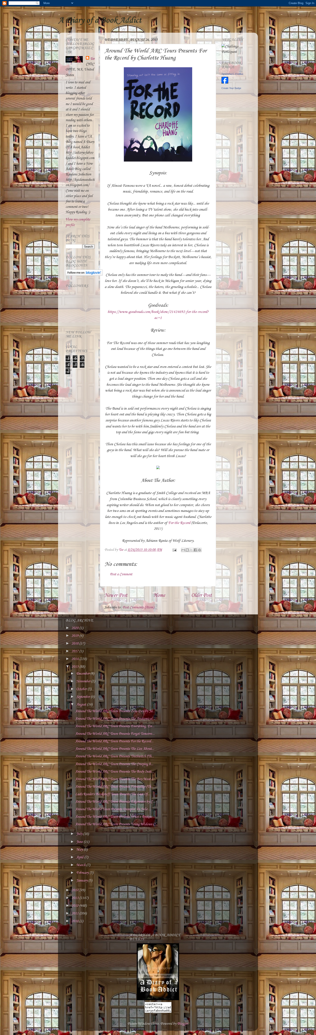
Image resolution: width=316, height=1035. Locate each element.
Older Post (201, 596)
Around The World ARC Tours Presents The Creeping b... (114, 764)
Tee (92, 59)
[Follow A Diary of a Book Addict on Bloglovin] (84, 275)
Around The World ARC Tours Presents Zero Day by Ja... (115, 711)
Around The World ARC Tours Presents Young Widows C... (116, 824)
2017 (75, 651)
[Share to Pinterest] (199, 550)
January (82, 881)
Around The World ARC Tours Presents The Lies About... (114, 749)
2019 (75, 636)
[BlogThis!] (187, 550)
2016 (75, 659)
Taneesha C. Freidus (232, 74)
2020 (75, 628)
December (83, 674)
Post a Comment (121, 574)
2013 (75, 898)
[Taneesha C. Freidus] (224, 83)
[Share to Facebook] (195, 550)
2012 (75, 906)
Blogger (182, 1024)
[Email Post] (174, 550)
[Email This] (183, 550)
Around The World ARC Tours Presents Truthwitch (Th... (114, 756)
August (81, 705)
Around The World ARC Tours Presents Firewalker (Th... (114, 787)
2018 (75, 644)
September (83, 697)
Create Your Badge (231, 88)
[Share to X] (191, 550)
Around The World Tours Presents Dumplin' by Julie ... (113, 809)
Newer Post (115, 596)
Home (159, 596)
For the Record (179, 523)
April (80, 857)
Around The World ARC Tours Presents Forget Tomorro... (115, 734)
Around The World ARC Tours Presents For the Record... (114, 741)
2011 (75, 913)
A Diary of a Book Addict (99, 20)
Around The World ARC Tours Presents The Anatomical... (115, 719)
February (82, 873)
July (79, 834)
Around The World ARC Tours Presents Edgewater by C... (115, 802)
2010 (75, 921)
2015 (75, 667)
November (83, 681)
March (81, 865)
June (80, 842)
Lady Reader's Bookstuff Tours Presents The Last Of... (112, 794)
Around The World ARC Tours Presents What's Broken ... (115, 817)
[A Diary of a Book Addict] (158, 999)
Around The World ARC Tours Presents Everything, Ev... (114, 726)
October (81, 689)
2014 (75, 890)
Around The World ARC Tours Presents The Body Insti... (114, 772)
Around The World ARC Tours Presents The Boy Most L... (115, 779)
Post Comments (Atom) (138, 607)
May (80, 850)
